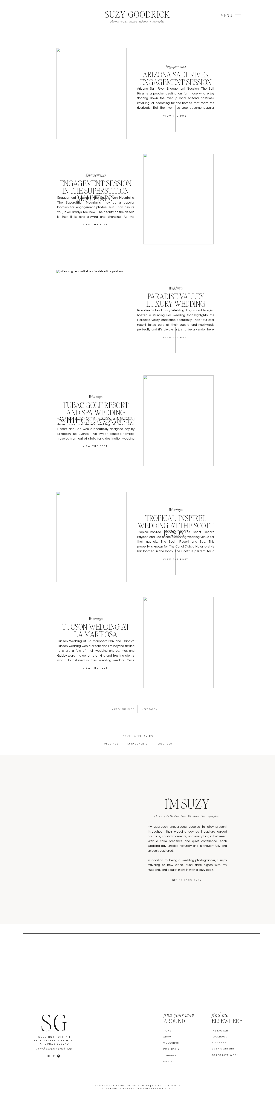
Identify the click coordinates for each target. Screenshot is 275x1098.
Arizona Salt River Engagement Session (176, 78)
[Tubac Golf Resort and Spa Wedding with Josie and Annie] (178, 420)
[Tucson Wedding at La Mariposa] (178, 642)
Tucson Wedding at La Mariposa (95, 630)
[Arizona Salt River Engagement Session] (91, 93)
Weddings (175, 288)
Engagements (176, 66)
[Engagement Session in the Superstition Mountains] (178, 199)
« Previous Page (123, 709)
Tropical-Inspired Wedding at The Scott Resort (176, 525)
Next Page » (149, 709)
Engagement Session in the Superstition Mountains (96, 190)
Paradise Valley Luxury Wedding (175, 300)
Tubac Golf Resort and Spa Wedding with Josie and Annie (96, 412)
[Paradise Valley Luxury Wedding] (91, 315)
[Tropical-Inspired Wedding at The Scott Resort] (91, 537)
